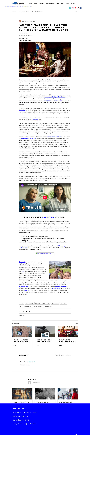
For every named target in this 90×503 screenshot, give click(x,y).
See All (76, 323)
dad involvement (29, 303)
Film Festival (63, 303)
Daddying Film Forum (37, 11)
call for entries (48, 306)
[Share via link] (30, 311)
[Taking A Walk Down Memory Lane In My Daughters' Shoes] (22, 331)
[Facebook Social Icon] (80, 8)
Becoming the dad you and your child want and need (18, 6)
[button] (70, 7)
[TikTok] (78, 8)
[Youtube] (75, 8)
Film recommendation (38, 306)
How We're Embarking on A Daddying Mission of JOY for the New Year (67, 341)
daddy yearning (27, 306)
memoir (21, 303)
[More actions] (70, 21)
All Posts (14, 11)
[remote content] (45, 254)
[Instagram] (72, 8)
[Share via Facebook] (19, 311)
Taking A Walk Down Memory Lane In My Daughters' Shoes (21, 341)
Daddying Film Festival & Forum (42, 303)
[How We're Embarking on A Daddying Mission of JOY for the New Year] (68, 331)
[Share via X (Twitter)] (23, 311)
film (20, 306)
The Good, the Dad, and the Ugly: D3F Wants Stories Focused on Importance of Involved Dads (44, 341)
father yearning (55, 303)
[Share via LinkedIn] (26, 311)
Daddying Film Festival (24, 11)
